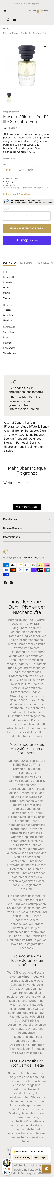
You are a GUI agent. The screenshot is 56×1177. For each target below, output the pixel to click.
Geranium (8, 315)
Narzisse (7, 320)
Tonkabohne (9, 353)
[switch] (7, 1172)
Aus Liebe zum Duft (27, 557)
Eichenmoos (9, 347)
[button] (5, 11)
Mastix (6, 292)
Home (6, 28)
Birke (5, 337)
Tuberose (8, 309)
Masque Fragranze (11, 111)
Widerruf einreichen (26, 506)
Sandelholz (8, 332)
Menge (6, 209)
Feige (6, 287)
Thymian (7, 298)
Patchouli (7, 342)
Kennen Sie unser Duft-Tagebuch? (26, 4)
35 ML (10, 171)
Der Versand (21, 188)
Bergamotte (9, 277)
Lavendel (7, 282)
